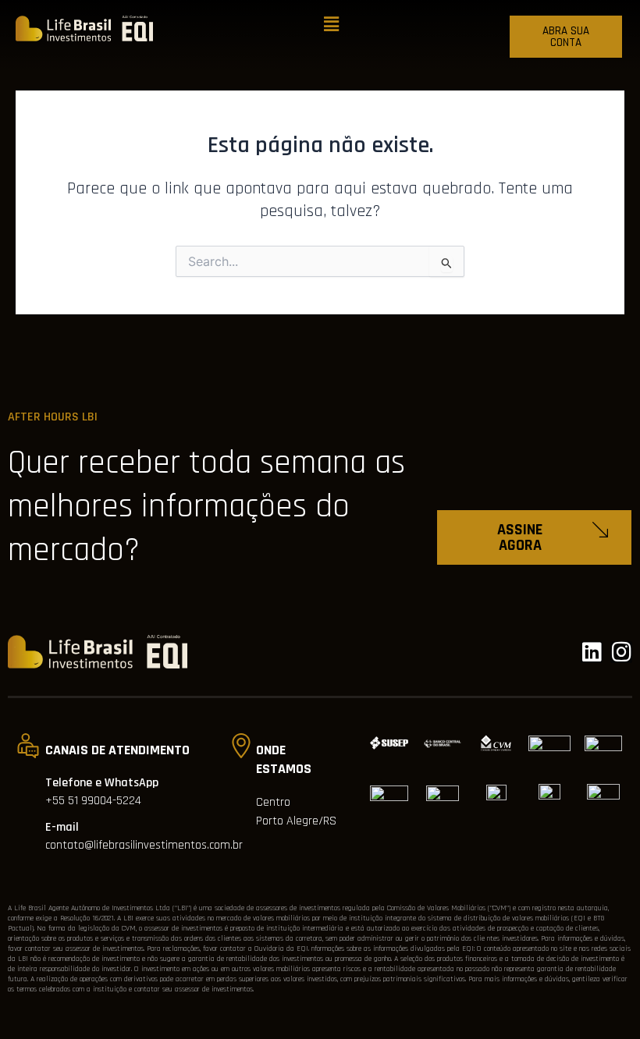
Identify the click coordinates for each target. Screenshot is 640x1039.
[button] (331, 25)
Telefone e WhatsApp (101, 783)
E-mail (62, 827)
